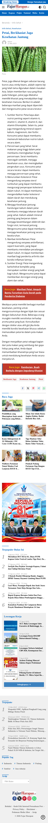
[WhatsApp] (34, 798)
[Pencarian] (44, 7)
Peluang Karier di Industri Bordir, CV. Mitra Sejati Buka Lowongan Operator (31, 674)
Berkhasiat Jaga (9, 379)
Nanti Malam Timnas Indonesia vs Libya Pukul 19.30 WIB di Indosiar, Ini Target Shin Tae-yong (26, 749)
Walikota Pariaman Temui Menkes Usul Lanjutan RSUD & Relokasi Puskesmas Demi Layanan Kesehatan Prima (10, 466)
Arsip (34, 812)
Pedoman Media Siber (21, 812)
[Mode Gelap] (40, 7)
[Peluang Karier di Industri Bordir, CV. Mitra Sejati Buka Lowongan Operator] (10, 675)
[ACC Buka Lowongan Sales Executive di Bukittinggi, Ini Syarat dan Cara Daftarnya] (10, 626)
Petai (41, 379)
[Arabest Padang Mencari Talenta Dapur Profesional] (10, 662)
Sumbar (7, 769)
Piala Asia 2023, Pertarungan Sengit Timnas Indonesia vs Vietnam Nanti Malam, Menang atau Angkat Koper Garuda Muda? (26, 730)
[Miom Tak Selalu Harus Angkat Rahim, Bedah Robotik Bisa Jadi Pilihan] (36, 405)
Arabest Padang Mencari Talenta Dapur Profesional (30, 661)
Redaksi (8, 806)
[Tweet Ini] (28, 388)
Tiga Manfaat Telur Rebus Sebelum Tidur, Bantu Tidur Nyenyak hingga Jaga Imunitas (35, 441)
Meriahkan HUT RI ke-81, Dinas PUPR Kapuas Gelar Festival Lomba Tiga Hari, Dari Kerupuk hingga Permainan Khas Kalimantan (27, 558)
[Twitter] (19, 798)
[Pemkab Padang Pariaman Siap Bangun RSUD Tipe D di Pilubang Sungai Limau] (36, 455)
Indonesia (8, 764)
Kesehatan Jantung (27, 379)
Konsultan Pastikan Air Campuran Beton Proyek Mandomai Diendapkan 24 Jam (25, 606)
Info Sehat (6, 28)
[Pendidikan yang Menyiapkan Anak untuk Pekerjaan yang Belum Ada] (12, 405)
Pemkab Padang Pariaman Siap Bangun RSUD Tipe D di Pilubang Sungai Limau (35, 466)
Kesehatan (16, 28)
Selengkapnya (23, 685)
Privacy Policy (18, 809)
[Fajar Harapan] (17, 7)
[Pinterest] (24, 798)
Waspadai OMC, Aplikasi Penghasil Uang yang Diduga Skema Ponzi (27, 710)
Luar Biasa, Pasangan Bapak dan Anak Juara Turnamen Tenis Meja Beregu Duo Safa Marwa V (26, 587)
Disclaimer (31, 809)
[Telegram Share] (39, 388)
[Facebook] (14, 798)
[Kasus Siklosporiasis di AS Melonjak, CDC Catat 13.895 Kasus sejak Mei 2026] (12, 430)
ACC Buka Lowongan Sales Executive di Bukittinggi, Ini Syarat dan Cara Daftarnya (30, 625)
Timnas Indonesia (23, 764)
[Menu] (4, 7)
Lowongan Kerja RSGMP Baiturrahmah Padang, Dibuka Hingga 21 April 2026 (31, 637)
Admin (10, 41)
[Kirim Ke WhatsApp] (44, 388)
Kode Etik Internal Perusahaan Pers (28, 806)
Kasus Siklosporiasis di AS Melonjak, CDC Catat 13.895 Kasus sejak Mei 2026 (12, 441)
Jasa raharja (20, 769)
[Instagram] (29, 798)
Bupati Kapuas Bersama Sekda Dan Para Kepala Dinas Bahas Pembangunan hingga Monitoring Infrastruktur (25, 596)
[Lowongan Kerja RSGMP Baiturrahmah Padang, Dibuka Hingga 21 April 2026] (10, 638)
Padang (38, 764)
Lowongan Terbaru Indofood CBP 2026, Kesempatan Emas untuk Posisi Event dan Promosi (31, 649)
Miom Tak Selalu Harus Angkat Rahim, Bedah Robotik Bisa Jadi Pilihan (35, 416)
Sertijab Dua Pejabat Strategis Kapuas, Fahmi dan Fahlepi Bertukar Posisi (27, 567)
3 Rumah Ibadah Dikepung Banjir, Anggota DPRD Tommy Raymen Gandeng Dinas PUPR (27, 577)
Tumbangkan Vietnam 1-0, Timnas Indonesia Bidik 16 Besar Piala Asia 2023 (26, 720)
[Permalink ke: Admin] (4, 42)
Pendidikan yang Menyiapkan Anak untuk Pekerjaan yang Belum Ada (12, 416)
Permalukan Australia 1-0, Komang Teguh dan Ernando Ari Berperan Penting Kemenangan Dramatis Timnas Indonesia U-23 (27, 739)
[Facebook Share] (23, 388)
